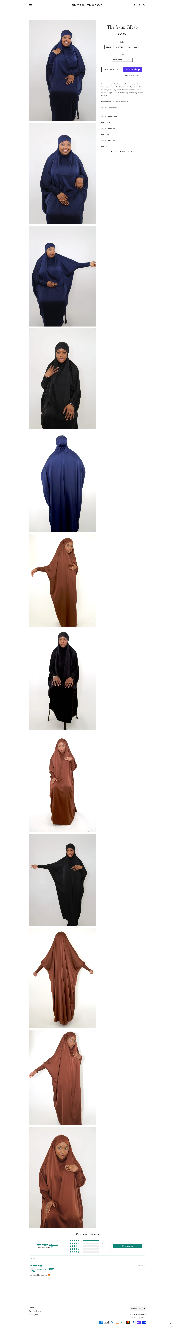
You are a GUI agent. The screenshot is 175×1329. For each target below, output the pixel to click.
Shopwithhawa (87, 5)
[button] (74, 1240)
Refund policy (34, 1314)
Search (31, 1308)
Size (122, 55)
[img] (36, 1266)
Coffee (120, 47)
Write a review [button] (127, 1246)
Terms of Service (35, 1311)
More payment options (132, 75)
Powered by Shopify (139, 1317)
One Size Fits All (122, 60)
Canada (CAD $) (137, 1309)
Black (109, 47)
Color (122, 42)
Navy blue (133, 47)
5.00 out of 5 (53, 1245)
